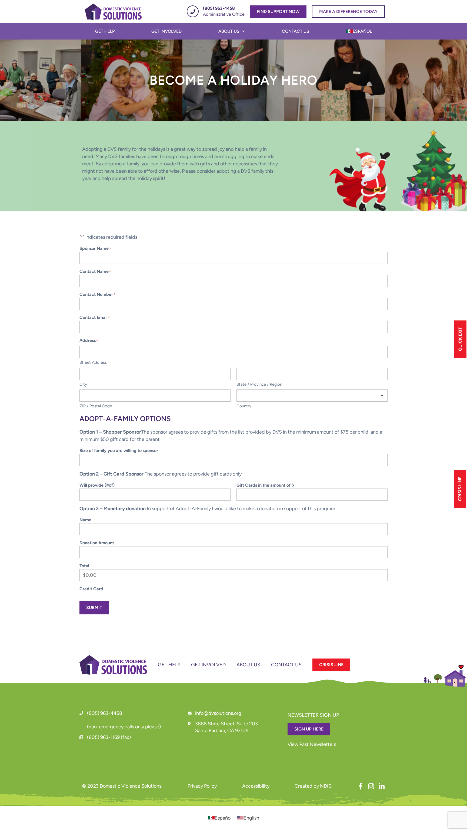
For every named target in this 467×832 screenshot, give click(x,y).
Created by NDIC (313, 786)
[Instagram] (371, 786)
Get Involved (166, 31)
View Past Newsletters (312, 744)
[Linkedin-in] (381, 786)
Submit (94, 607)
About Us (228, 31)
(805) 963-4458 (104, 713)
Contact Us (295, 31)
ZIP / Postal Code (95, 406)
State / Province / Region (259, 384)
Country (243, 406)
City (83, 384)
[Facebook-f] (360, 786)
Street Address (93, 362)
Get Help (105, 31)
